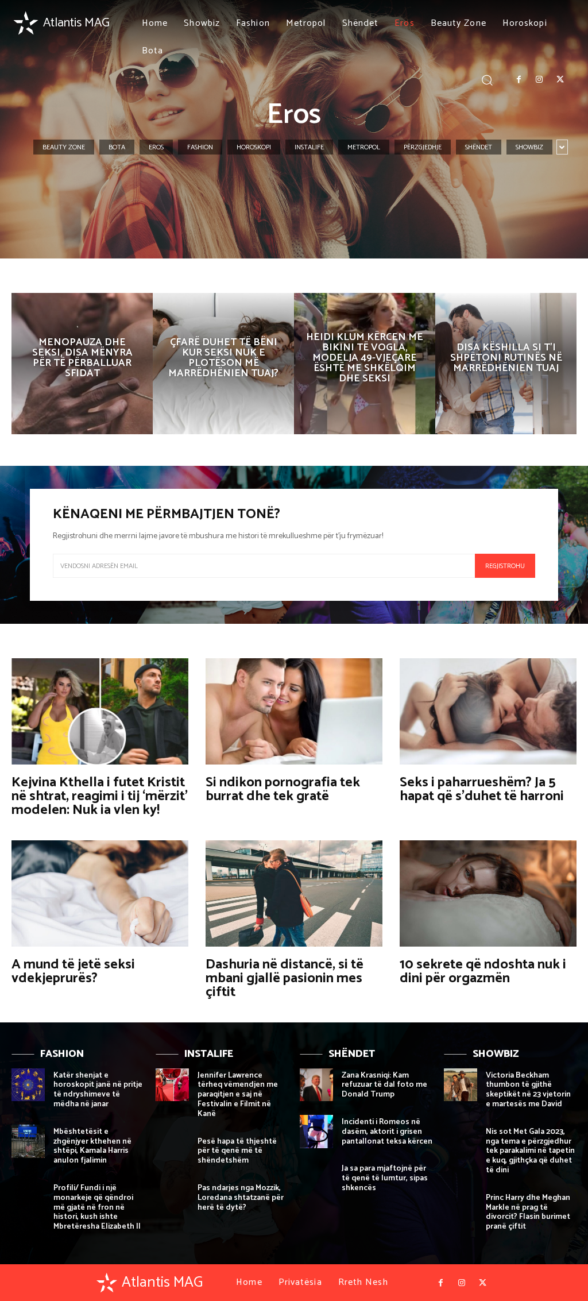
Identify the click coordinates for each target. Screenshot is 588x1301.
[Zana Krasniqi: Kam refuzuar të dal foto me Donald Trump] (316, 1085)
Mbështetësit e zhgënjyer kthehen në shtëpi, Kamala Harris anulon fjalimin (92, 1146)
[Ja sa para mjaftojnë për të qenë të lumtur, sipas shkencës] (316, 1178)
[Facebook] (518, 80)
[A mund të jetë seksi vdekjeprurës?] (99, 893)
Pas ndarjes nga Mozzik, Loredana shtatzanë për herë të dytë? (241, 1198)
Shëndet (478, 147)
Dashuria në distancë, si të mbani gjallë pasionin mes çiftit (284, 978)
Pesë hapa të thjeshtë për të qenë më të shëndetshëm (237, 1151)
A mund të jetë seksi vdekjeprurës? (73, 971)
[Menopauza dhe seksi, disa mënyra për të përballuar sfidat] (82, 363)
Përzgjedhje (423, 147)
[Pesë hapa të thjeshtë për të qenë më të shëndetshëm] (172, 1151)
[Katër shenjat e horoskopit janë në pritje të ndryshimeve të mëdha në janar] (28, 1085)
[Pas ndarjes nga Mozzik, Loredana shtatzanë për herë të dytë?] (172, 1197)
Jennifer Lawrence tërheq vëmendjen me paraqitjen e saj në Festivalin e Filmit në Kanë (238, 1095)
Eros (156, 147)
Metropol (363, 147)
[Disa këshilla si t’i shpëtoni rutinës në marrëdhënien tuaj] (506, 363)
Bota (117, 147)
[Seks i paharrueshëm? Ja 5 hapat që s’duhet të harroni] (488, 711)
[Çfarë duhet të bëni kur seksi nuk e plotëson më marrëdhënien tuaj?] (223, 363)
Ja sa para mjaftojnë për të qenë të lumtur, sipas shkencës (385, 1178)
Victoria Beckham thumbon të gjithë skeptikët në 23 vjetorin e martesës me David (528, 1090)
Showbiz (529, 147)
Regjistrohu (505, 566)
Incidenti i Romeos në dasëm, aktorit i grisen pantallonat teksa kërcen (387, 1131)
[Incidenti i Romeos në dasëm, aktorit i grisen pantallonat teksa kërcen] (316, 1131)
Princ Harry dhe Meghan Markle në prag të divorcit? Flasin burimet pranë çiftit (528, 1212)
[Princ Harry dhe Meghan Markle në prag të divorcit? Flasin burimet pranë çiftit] (460, 1207)
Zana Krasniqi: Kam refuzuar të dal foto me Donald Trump (384, 1085)
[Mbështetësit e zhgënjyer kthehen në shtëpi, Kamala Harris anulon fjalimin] (28, 1141)
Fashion (200, 147)
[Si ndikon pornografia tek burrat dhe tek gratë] (294, 711)
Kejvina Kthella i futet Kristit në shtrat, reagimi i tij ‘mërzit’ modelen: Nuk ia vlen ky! (99, 796)
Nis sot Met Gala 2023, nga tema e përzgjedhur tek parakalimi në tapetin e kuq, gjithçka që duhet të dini (530, 1151)
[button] (487, 79)
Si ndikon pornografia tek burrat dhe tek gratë (283, 789)
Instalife (309, 147)
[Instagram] (539, 80)
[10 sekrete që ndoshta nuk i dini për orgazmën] (488, 893)
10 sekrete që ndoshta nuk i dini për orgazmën (483, 971)
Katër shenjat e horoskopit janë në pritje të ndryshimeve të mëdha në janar (97, 1090)
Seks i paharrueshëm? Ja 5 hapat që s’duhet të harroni (482, 789)
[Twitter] (560, 80)
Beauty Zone (63, 147)
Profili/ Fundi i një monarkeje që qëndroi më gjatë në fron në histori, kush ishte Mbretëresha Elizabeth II (97, 1207)
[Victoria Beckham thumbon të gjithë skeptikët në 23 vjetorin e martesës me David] (460, 1085)
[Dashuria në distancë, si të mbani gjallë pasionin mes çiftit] (294, 893)
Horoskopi (254, 147)
